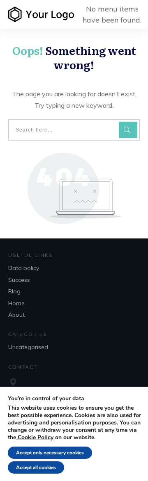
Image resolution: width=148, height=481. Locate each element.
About (16, 314)
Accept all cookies (36, 467)
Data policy (23, 268)
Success (19, 280)
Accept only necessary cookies (50, 452)
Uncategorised (28, 347)
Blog (14, 291)
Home (16, 303)
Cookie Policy (34, 437)
